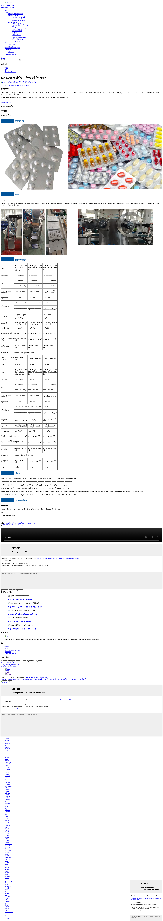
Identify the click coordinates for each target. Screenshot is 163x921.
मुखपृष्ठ (6, 10)
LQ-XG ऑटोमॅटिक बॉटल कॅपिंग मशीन (13, 525)
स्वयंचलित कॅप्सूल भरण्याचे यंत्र (20, 679)
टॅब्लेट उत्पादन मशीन (17, 19)
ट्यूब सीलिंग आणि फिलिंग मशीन (52, 679)
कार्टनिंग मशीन (16, 41)
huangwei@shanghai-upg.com (10, 664)
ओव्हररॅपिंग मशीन (16, 36)
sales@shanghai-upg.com (8, 666)
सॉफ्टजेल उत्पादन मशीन (18, 20)
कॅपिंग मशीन (15, 32)
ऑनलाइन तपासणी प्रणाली (15, 14)
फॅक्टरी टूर (11, 53)
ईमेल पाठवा (4, 682)
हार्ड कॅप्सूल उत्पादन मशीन (19, 17)
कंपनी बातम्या (11, 44)
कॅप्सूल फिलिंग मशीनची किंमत (69, 679)
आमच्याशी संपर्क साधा (10, 54)
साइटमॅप (36, 677)
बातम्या (6, 43)
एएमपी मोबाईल (43, 677)
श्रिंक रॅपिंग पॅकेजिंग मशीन (19, 37)
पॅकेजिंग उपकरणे (12, 22)
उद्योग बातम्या (11, 46)
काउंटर (14, 27)
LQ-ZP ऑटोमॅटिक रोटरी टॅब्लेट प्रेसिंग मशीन (22, 629)
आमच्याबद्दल (8, 49)
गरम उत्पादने (29, 677)
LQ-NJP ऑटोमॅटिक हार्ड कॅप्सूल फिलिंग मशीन (23, 614)
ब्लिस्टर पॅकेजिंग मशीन (18, 39)
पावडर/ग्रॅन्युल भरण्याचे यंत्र (19, 29)
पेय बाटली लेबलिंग (82, 679)
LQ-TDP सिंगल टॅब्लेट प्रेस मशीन (19, 621)
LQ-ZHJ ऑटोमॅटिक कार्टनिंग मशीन (20, 600)
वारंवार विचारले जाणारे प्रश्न (12, 48)
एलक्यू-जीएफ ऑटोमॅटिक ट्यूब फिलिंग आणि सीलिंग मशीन (20, 523)
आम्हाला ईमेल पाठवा (6, 102)
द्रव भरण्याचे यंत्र (17, 31)
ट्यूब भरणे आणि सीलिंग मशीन (20, 26)
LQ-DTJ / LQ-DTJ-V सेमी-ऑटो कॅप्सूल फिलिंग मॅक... (26, 607)
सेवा (9, 51)
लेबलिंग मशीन (15, 34)
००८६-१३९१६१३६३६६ (7, 662)
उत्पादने (7, 12)
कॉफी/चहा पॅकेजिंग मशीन (18, 24)
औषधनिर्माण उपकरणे (13, 15)
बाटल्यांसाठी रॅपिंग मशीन (36, 679)
